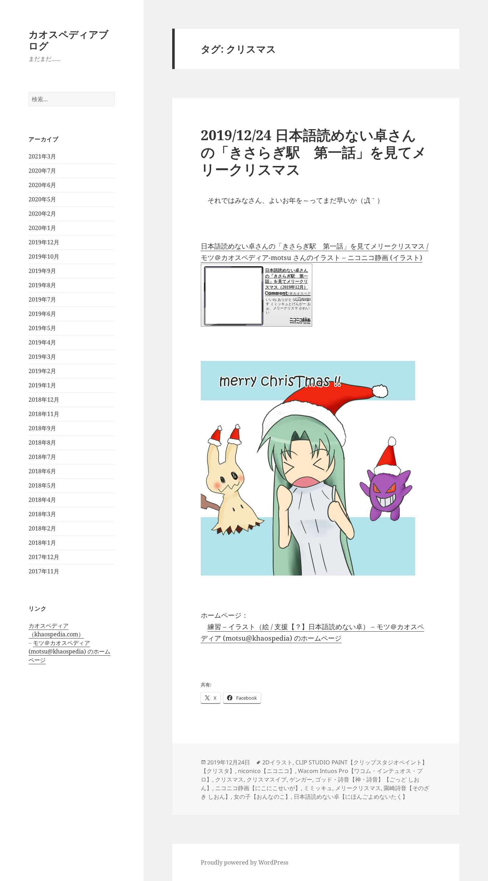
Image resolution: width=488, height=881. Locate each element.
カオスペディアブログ (69, 40)
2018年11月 (44, 414)
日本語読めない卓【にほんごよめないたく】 (351, 797)
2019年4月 (42, 342)
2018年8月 (42, 442)
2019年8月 (42, 285)
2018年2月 (42, 528)
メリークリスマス (358, 788)
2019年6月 (42, 314)
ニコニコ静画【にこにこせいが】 (258, 788)
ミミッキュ (318, 788)
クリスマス (229, 779)
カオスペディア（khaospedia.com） (56, 630)
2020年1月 (42, 228)
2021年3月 (42, 156)
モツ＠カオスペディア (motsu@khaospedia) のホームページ (69, 651)
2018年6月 (42, 471)
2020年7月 (42, 171)
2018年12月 (44, 399)
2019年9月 (42, 271)
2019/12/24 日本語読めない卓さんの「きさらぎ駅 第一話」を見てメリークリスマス (314, 151)
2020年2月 (42, 213)
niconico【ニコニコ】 (266, 771)
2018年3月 (42, 514)
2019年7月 (42, 299)
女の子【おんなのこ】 (262, 797)
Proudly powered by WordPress (244, 862)
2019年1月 (42, 385)
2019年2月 (42, 371)
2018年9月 (42, 428)
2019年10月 (44, 256)
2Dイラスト (277, 762)
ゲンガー (300, 779)
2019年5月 (42, 328)
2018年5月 (42, 485)
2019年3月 (42, 357)
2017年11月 (44, 571)
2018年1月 (42, 543)
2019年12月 (44, 242)
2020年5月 (42, 199)
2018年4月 (42, 500)
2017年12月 (44, 557)
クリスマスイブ (267, 779)
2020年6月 (42, 185)
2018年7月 (42, 457)
